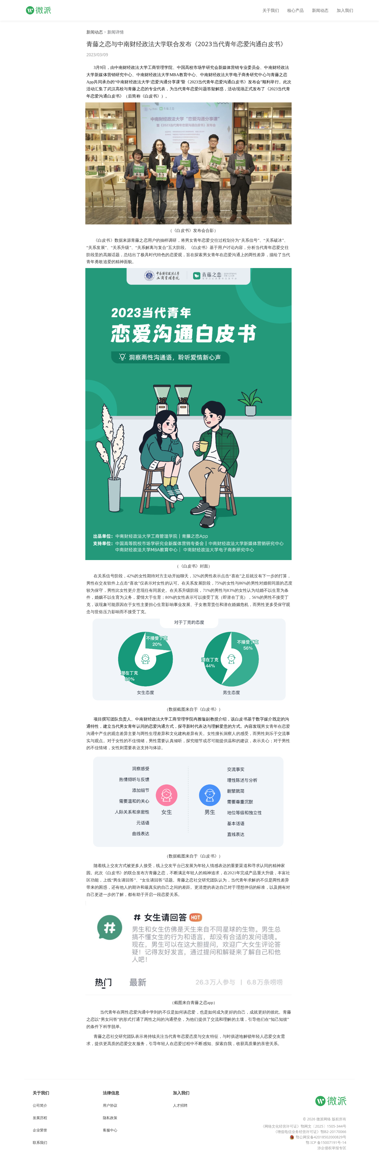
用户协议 (110, 1105)
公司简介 (40, 1105)
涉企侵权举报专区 (331, 1147)
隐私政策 (110, 1117)
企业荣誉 (40, 1130)
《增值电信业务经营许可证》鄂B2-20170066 (310, 1131)
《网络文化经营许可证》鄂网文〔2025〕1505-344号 (303, 1126)
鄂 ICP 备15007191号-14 (326, 1142)
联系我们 (40, 1142)
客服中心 (110, 1130)
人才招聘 (180, 1105)
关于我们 (270, 10)
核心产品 (295, 10)
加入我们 (345, 10)
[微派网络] (38, 10)
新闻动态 (320, 10)
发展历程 (40, 1117)
